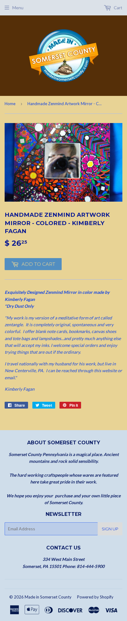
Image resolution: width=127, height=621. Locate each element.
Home (10, 103)
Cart (117, 7)
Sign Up (110, 528)
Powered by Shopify (95, 596)
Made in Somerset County (48, 596)
